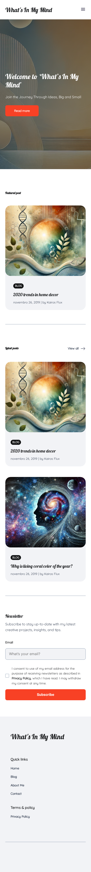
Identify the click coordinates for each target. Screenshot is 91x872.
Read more (22, 111)
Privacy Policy (21, 678)
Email (9, 642)
